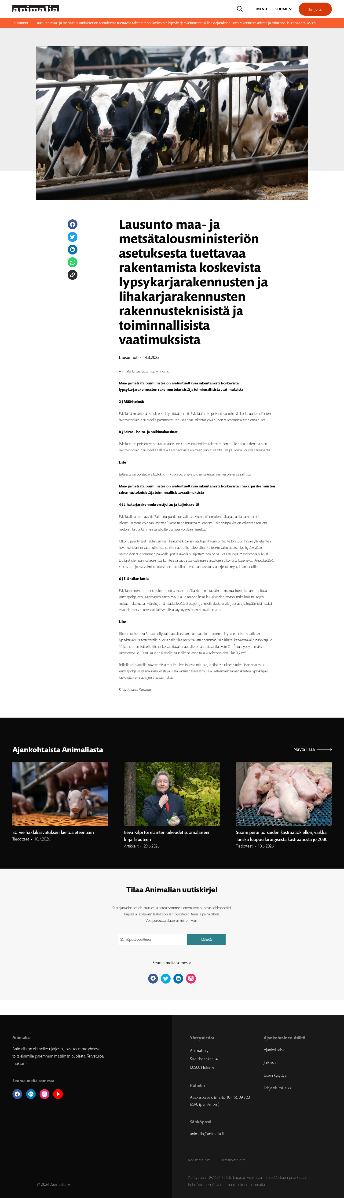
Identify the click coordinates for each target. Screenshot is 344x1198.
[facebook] (17, 1094)
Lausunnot (20, 22)
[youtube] (58, 1094)
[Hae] (239, 9)
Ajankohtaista (274, 1049)
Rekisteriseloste (199, 1159)
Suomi (281, 9)
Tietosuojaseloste (232, 1159)
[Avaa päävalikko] (262, 9)
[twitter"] (166, 979)
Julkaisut (270, 1062)
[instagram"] (191, 979)
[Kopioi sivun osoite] (72, 275)
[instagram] (44, 1094)
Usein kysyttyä (275, 1075)
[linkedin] (31, 1094)
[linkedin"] (178, 979)
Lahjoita (315, 9)
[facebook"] (153, 979)
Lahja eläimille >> (278, 1088)
